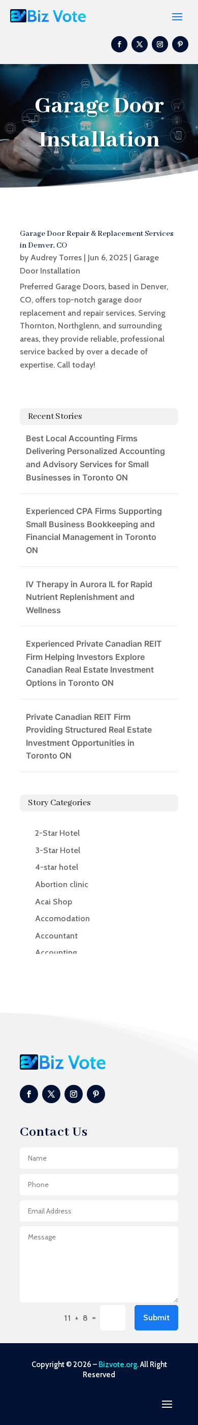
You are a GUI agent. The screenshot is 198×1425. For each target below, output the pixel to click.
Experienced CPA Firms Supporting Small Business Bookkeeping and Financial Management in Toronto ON (94, 530)
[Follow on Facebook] (119, 44)
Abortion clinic (61, 884)
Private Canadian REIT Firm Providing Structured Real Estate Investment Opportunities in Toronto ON (89, 736)
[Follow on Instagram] (160, 44)
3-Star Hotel (57, 850)
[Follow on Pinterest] (180, 44)
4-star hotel (56, 867)
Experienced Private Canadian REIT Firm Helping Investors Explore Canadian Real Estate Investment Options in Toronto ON (94, 663)
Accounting (56, 952)
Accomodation (62, 918)
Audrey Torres (56, 257)
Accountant (56, 936)
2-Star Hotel (57, 833)
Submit (156, 1317)
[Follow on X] (139, 44)
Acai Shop (53, 901)
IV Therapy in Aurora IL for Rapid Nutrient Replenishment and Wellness (89, 597)
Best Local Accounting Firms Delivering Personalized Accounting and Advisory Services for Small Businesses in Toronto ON (95, 457)
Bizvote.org (117, 1364)
